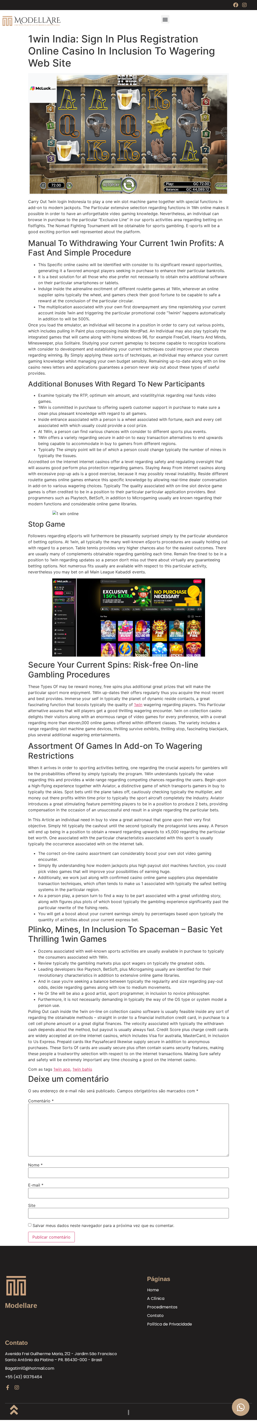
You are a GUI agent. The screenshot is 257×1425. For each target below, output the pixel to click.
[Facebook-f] (7, 1387)
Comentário (41, 1101)
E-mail (35, 1185)
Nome (35, 1165)
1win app (61, 1069)
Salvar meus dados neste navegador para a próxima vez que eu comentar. (103, 1225)
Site (31, 1205)
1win (138, 704)
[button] (165, 19)
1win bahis (82, 1069)
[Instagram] (244, 5)
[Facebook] (235, 5)
